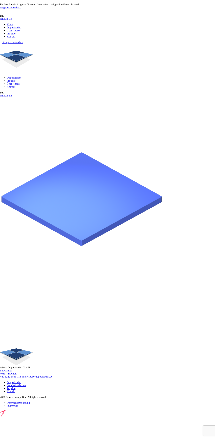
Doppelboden (14, 27)
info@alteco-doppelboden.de (37, 376)
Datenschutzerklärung (18, 402)
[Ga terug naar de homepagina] (16, 12)
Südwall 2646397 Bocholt (8, 372)
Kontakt (11, 36)
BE (10, 18)
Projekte (11, 33)
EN (6, 18)
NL (2, 18)
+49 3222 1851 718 (10, 376)
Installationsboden (16, 385)
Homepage (19, 133)
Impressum (12, 405)
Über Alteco (13, 30)
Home (10, 24)
